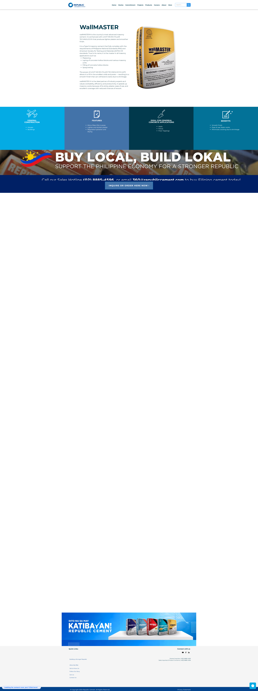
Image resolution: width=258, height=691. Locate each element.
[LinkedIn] (189, 652)
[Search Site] (189, 5)
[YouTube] (183, 652)
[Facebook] (186, 652)
